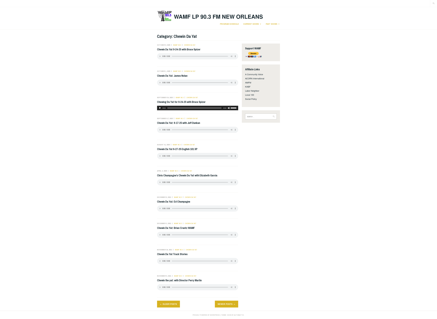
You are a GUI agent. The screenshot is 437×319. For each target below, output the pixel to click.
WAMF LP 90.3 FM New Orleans (218, 16)
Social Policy (251, 98)
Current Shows (251, 24)
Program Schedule (229, 24)
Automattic (239, 315)
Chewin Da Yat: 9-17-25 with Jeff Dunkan (178, 123)
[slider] (234, 108)
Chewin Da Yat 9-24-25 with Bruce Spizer (178, 49)
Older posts (170, 304)
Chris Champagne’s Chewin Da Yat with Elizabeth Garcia (187, 175)
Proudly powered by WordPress (206, 315)
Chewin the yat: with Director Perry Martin (179, 280)
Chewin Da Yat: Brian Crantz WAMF (176, 228)
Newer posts (225, 304)
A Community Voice (254, 74)
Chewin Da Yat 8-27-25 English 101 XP (177, 149)
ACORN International (254, 78)
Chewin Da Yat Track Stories (172, 254)
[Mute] (229, 108)
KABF (247, 86)
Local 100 (249, 94)
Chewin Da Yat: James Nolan (172, 75)
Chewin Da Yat (190, 45)
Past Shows (271, 24)
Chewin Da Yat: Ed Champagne (173, 201)
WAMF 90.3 (177, 45)
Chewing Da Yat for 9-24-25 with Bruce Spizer (181, 102)
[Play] (160, 108)
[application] (197, 108)
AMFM (248, 82)
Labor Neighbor (252, 90)
